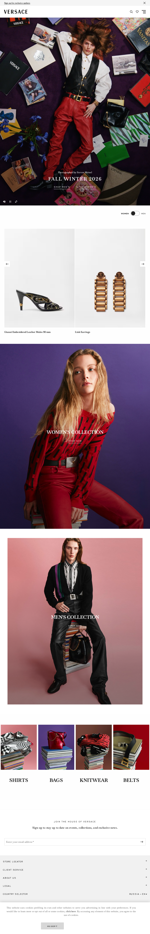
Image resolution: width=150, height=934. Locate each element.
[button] (75, 862)
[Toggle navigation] (144, 12)
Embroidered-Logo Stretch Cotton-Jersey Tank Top (32, 332)
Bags (56, 780)
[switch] (133, 213)
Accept (52, 926)
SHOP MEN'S (62, 187)
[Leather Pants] (110, 278)
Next (143, 264)
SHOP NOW (75, 441)
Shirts (18, 780)
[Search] (131, 11)
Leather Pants (82, 332)
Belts (131, 780)
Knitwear (94, 780)
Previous (7, 264)
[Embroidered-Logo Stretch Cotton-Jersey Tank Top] (39, 278)
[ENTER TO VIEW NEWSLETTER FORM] (142, 842)
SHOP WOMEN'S (86, 187)
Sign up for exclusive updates (17, 3)
